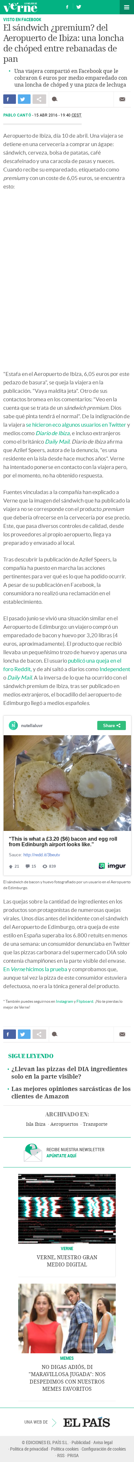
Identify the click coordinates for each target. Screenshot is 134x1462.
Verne (20, 7)
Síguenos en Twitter (78, 6)
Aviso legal (103, 1442)
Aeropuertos (64, 1124)
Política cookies (65, 1449)
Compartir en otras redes (39, 99)
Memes (67, 1358)
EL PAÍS (86, 1422)
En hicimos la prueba (35, 969)
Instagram (64, 1001)
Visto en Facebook (22, 19)
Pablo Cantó (17, 115)
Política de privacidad (29, 1449)
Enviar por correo (122, 99)
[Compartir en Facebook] (9, 99)
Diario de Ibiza (52, 433)
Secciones (127, 7)
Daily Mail (57, 441)
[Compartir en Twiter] (24, 99)
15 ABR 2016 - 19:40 (58, 115)
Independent (115, 669)
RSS (60, 1455)
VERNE (67, 1248)
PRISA (73, 1455)
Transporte (95, 1124)
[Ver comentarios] (56, 99)
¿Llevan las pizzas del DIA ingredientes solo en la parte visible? (69, 1073)
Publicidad (81, 1442)
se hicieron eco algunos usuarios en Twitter (76, 424)
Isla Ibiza (36, 1124)
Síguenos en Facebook (67, 6)
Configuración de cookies (104, 1449)
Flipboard (84, 1001)
